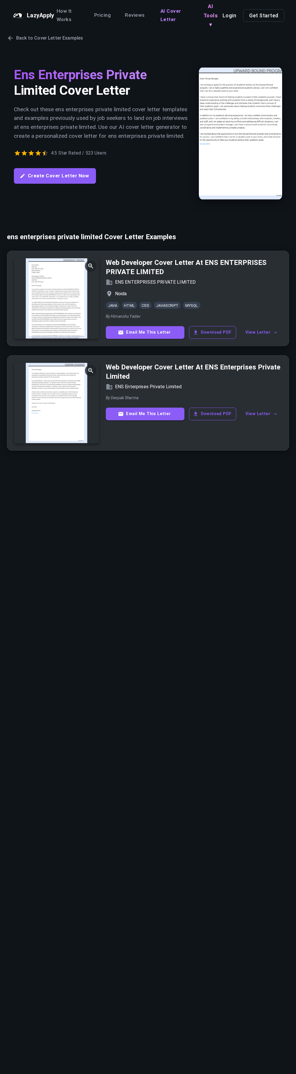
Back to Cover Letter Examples (49, 38)
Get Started (263, 15)
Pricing (102, 15)
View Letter (257, 332)
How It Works (64, 15)
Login (229, 15)
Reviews (135, 15)
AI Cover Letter (170, 15)
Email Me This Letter (148, 332)
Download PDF (216, 332)
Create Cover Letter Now (58, 176)
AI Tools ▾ (211, 15)
